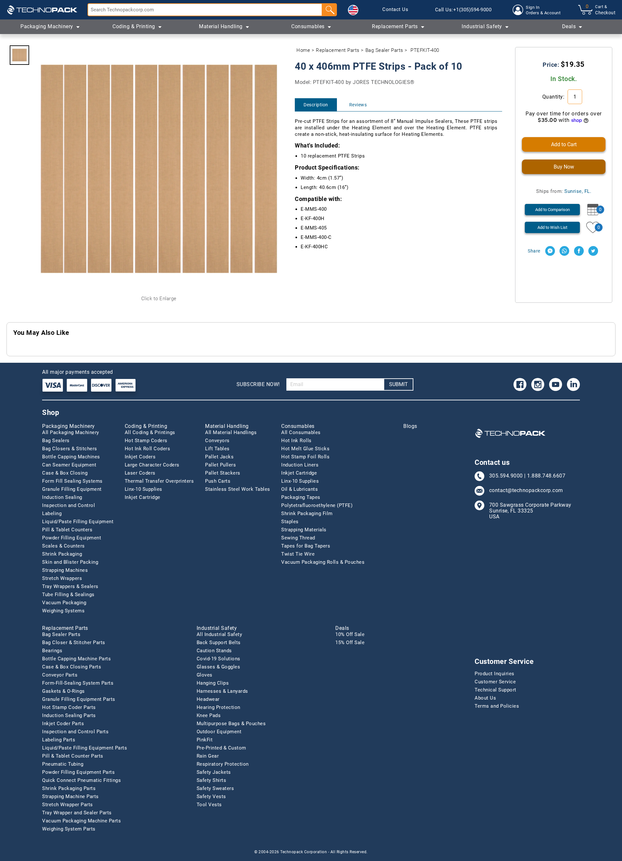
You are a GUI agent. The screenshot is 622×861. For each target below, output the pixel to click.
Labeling (52, 513)
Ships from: (563, 191)
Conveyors (217, 440)
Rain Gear (208, 756)
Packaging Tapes (300, 497)
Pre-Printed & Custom (221, 748)
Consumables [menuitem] (308, 26)
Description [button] (316, 104)
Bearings (52, 651)
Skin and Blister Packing (70, 562)
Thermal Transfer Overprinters (159, 481)
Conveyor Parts (59, 675)
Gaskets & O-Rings (63, 691)
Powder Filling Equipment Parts (78, 772)
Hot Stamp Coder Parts (69, 707)
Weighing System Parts (69, 829)
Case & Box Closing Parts (71, 667)
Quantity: (554, 97)
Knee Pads (209, 715)
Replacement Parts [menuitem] (395, 26)
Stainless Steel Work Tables (237, 489)
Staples (290, 522)
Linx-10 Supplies (143, 489)
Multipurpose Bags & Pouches (231, 723)
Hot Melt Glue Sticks (305, 449)
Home (303, 50)
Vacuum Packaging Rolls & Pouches (322, 562)
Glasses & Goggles (218, 667)
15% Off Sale (349, 642)
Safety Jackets (214, 772)
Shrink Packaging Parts (69, 788)
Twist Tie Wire (298, 554)
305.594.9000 (506, 476)
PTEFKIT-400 (424, 50)
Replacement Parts (338, 50)
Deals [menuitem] (569, 26)
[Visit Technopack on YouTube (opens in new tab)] (555, 384)
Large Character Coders (152, 465)
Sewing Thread (298, 538)
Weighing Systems (63, 611)
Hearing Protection (218, 707)
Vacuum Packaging (64, 603)
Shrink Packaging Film (307, 513)
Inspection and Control (68, 505)
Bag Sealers (56, 440)
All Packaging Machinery (70, 432)
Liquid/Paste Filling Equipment (77, 522)
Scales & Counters (63, 546)
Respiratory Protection (223, 764)
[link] (395, 9)
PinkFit (205, 740)
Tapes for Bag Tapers (305, 546)
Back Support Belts (219, 642)
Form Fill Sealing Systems (72, 481)
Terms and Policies (497, 706)
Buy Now (564, 167)
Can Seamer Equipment (69, 465)
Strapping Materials (304, 530)
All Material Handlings (231, 432)
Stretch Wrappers (62, 578)
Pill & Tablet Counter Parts (72, 756)
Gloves (205, 675)
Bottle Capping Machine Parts (76, 659)
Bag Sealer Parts (384, 50)
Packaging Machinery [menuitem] (46, 26)
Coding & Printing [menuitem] (133, 26)
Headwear (208, 699)
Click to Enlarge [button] (159, 298)
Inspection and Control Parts (75, 732)
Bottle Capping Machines (71, 457)
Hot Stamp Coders (146, 440)
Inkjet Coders (140, 457)
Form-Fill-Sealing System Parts (77, 683)
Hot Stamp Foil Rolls (305, 457)
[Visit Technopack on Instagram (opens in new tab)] (537, 384)
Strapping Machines (65, 570)
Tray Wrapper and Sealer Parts (77, 813)
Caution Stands (214, 651)
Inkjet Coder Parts (63, 723)
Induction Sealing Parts (69, 715)
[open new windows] (550, 251)
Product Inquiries (494, 674)
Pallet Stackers (222, 473)
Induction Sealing (62, 497)
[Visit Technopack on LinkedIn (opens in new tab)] (573, 384)
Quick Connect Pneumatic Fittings (81, 780)
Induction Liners (299, 465)
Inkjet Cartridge (142, 497)
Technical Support (495, 690)
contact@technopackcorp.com (526, 490)
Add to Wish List (552, 227)
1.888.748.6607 (546, 476)
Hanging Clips (213, 683)
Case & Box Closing (64, 473)
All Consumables (301, 432)
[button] (353, 10)
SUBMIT (398, 384)
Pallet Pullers (220, 465)
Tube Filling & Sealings (68, 594)
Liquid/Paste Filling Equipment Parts (84, 748)
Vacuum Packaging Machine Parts (81, 821)
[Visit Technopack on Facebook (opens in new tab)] (519, 384)
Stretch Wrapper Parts (67, 805)
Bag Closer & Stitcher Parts (73, 642)
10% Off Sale (349, 634)
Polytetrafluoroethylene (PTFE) (316, 505)
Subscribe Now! (258, 384)
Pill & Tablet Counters (67, 530)
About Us (485, 698)
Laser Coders (140, 473)
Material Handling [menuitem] (221, 26)
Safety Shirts (211, 780)
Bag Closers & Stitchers (69, 449)
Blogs (410, 426)
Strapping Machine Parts (70, 796)
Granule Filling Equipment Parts (78, 699)
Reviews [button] (358, 104)
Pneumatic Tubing (62, 764)
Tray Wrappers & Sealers (70, 586)
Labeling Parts (58, 740)
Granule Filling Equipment (72, 489)
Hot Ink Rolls (296, 440)
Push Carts (217, 481)
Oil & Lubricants (299, 489)
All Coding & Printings (150, 432)
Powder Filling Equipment (71, 538)
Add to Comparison (552, 209)
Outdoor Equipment (219, 732)
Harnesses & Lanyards (222, 691)
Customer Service (495, 682)
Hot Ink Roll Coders (147, 449)
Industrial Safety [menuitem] (482, 26)
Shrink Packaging (62, 554)
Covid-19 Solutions (218, 659)
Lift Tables (217, 449)
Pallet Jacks (219, 457)
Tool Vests (209, 805)
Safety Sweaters (215, 788)
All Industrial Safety (219, 634)
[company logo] (42, 9)
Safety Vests (211, 796)
